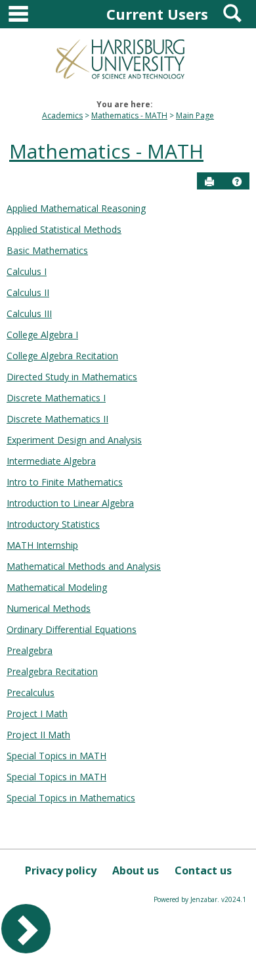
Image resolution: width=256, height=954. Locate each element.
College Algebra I (42, 334)
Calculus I (27, 271)
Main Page (195, 115)
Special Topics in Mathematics (71, 797)
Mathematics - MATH (129, 115)
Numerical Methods (49, 608)
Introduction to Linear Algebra (70, 503)
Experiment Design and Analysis (74, 440)
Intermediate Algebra (51, 461)
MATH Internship (42, 545)
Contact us (203, 870)
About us (135, 870)
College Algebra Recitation (62, 355)
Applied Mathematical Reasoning (76, 208)
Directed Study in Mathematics (72, 376)
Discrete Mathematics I (56, 397)
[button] (236, 181)
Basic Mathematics (47, 250)
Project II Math (38, 734)
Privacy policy (60, 870)
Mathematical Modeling (57, 587)
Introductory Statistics (53, 524)
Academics (62, 115)
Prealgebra (30, 650)
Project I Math (37, 713)
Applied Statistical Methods (64, 229)
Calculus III (29, 313)
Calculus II (28, 292)
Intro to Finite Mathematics (65, 482)
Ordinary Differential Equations (72, 629)
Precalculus (30, 692)
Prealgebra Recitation (52, 671)
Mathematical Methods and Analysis (84, 566)
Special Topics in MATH (56, 755)
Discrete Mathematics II (57, 419)
